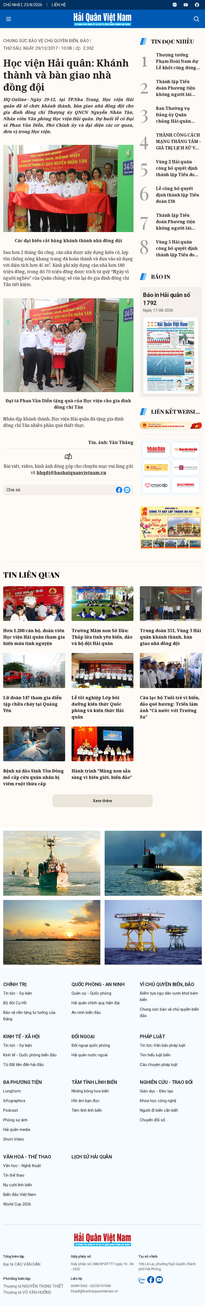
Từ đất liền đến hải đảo (23, 1064)
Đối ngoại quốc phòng (91, 1045)
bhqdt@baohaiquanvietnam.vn (71, 473)
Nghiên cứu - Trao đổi (166, 1082)
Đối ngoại (83, 1036)
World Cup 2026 (17, 1204)
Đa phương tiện (22, 1082)
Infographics (14, 1100)
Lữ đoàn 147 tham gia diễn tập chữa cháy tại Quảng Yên (32, 704)
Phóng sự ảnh (15, 1120)
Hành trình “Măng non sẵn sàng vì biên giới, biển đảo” (102, 774)
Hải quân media (16, 1129)
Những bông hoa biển (90, 1091)
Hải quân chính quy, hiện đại (96, 1002)
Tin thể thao (13, 1175)
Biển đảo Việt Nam (19, 1194)
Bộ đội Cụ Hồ (15, 1002)
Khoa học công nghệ (158, 1100)
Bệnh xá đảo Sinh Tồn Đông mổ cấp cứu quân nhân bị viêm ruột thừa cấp (33, 777)
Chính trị (14, 984)
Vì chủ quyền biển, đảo (167, 984)
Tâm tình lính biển (94, 1082)
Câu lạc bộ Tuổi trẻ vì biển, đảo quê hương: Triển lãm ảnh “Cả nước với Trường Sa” (170, 707)
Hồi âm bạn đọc (86, 1100)
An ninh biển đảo (86, 1012)
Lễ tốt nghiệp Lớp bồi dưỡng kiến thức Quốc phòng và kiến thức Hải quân (98, 707)
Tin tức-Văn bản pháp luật (162, 1045)
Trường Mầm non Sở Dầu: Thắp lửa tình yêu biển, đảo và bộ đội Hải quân (102, 637)
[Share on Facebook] (119, 490)
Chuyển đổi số (152, 1120)
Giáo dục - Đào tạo (156, 1091)
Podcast (10, 1110)
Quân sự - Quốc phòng (91, 993)
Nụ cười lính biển (17, 1185)
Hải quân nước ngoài (90, 1055)
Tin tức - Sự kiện (17, 993)
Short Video (13, 1139)
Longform (12, 1091)
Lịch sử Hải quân (92, 1157)
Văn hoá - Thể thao (27, 1157)
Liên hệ (59, 4)
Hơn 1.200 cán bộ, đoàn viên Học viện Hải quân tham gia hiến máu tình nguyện (34, 637)
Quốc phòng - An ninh (98, 984)
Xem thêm (102, 800)
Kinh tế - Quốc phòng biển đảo (30, 1055)
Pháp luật (152, 1036)
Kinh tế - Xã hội (21, 1036)
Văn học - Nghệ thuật (22, 1165)
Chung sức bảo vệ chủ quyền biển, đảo (46, 40)
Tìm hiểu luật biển (155, 1055)
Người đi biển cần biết (159, 1110)
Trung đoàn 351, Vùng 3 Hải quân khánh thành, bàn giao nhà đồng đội (170, 637)
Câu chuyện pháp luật (159, 1064)
